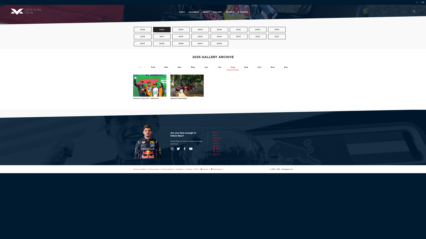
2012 (257, 36)
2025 (161, 29)
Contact (189, 169)
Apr (180, 67)
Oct (259, 67)
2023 (200, 29)
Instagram (172, 148)
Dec (286, 67)
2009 (162, 43)
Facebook (184, 148)
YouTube (191, 148)
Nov (273, 67)
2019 (277, 29)
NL (417, 2)
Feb (153, 67)
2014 (219, 36)
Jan (140, 67)
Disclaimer (180, 169)
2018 (142, 36)
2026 (142, 29)
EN (423, 2)
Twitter (178, 148)
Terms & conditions (139, 169)
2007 (200, 43)
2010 (142, 43)
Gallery (217, 12)
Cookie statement (167, 169)
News (182, 12)
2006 (219, 43)
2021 (238, 29)
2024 (181, 29)
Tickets (244, 12)
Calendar (194, 12)
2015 (200, 36)
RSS (195, 169)
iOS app (205, 169)
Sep (246, 67)
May (193, 67)
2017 (162, 36)
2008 (181, 43)
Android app (217, 169)
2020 (257, 29)
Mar (166, 67)
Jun (206, 67)
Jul (219, 67)
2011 (277, 36)
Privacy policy (154, 169)
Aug (233, 67)
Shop (231, 12)
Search (414, 12)
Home (215, 133)
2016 (181, 36)
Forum (216, 146)
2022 (219, 29)
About (206, 12)
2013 (238, 36)
